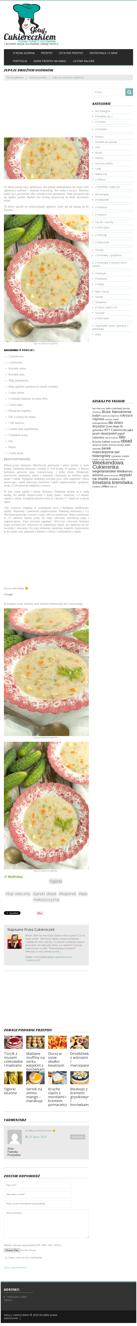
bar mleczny (98, 408)
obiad (126, 440)
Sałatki (99, 297)
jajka (130, 430)
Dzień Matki (113, 426)
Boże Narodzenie (116, 412)
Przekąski (100, 273)
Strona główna (24, 53)
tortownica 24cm (117, 459)
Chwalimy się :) (103, 116)
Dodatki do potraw (106, 142)
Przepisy (46, 53)
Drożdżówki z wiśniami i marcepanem (81, 1059)
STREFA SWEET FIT (106, 307)
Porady (99, 250)
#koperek (67, 893)
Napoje (102, 207)
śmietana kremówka (112, 482)
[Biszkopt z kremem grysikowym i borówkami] (79, 1077)
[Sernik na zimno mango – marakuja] (35, 1077)
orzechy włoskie (116, 445)
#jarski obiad (44, 893)
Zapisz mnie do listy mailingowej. (25, 1257)
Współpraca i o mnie (104, 53)
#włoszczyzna (46, 899)
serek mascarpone (103, 450)
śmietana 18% (117, 478)
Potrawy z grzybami (109, 255)
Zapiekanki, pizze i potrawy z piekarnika (110, 327)
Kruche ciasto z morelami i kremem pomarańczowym (62, 1097)
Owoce (102, 214)
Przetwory (101, 278)
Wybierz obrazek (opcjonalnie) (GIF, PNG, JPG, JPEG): (33, 1245)
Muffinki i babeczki (109, 187)
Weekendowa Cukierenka (107, 465)
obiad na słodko (100, 445)
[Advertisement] (46, 112)
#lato (82, 893)
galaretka (97, 430)
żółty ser (113, 487)
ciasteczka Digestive (110, 416)
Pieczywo (103, 227)
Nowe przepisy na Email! (50, 61)
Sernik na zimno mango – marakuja (34, 1095)
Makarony (101, 174)
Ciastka (102, 129)
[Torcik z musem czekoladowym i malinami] (13, 1042)
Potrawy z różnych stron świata (109, 264)
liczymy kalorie (101, 441)
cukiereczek (44, 929)
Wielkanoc (125, 471)
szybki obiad (104, 459)
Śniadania (100, 302)
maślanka (115, 442)
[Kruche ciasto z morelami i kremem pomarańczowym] (57, 1077)
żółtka (105, 486)
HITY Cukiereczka (115, 429)
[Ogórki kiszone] (13, 1077)
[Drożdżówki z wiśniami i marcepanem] (79, 1042)
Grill (97, 147)
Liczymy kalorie (83, 61)
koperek (114, 438)
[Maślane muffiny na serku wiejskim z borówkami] (35, 1042)
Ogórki (56, 881)
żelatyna (96, 486)
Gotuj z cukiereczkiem (16, 1315)
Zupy (98, 334)
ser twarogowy (106, 454)
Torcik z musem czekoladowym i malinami (16, 1059)
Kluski (98, 152)
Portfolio (20, 61)
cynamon (109, 419)
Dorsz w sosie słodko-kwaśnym (56, 1059)
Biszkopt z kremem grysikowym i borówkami (80, 1097)
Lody (98, 168)
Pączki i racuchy (104, 222)
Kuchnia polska (38, 77)
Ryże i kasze (102, 291)
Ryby (101, 284)
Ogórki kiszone (10, 1091)
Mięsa (101, 179)
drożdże (98, 426)
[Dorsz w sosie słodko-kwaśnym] (57, 1042)
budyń (96, 415)
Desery (99, 136)
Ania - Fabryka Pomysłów (14, 1152)
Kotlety (99, 158)
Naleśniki (103, 199)
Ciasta (102, 121)
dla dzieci (115, 423)
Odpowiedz (77, 1136)
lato (122, 437)
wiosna (97, 475)
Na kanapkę (102, 194)
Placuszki (103, 242)
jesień (112, 433)
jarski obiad (100, 433)
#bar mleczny (18, 893)
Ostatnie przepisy (71, 53)
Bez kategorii (102, 111)
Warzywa (103, 318)
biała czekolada (114, 408)
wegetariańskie (104, 471)
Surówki (99, 313)
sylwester (116, 456)
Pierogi (102, 235)
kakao (107, 438)
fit (121, 426)
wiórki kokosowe (111, 475)
